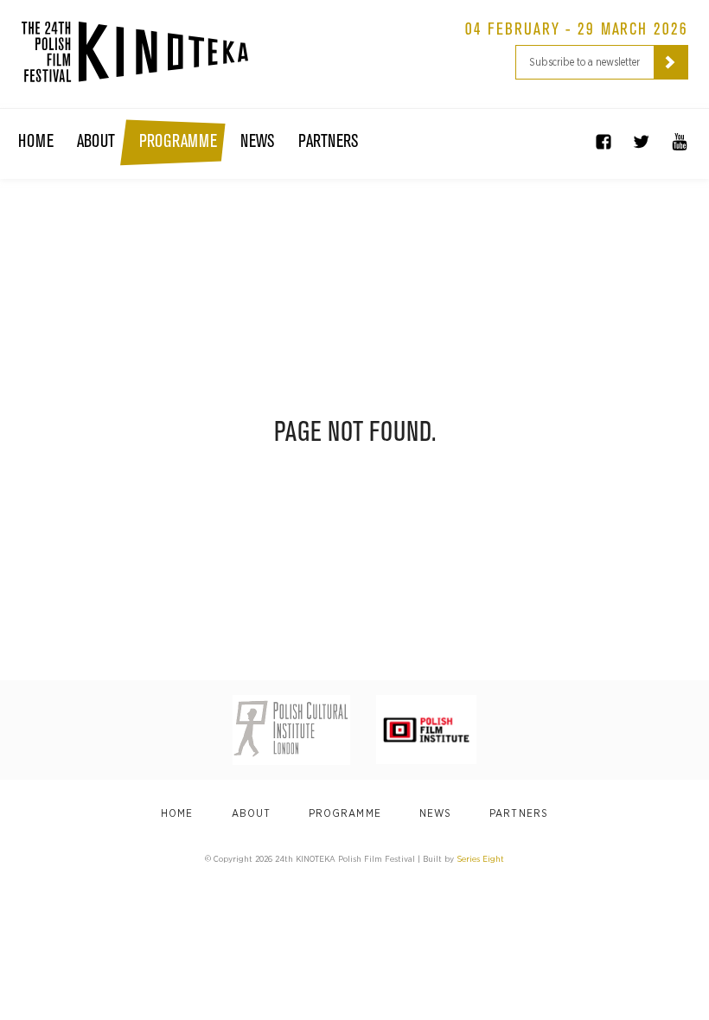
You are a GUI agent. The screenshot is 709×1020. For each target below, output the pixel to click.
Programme (178, 142)
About (96, 142)
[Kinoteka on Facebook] (603, 142)
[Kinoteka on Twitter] (641, 142)
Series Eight (480, 859)
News (257, 142)
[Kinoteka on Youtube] (679, 142)
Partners (328, 142)
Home (36, 142)
